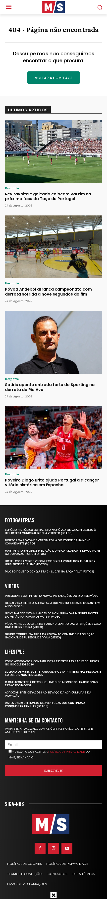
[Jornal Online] (53, 7)
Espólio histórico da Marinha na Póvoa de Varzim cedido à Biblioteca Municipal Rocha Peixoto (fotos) (50, 531)
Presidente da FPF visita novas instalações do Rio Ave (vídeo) (52, 596)
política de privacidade (66, 751)
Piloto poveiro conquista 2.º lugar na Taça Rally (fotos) (49, 571)
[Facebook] (40, 848)
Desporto (12, 188)
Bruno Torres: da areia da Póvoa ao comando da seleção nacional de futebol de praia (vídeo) (50, 636)
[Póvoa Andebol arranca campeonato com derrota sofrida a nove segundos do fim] (53, 246)
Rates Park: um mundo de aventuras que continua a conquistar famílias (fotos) (45, 704)
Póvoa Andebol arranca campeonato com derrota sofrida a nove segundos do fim (48, 291)
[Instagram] (53, 848)
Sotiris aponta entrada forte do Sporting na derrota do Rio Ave (50, 387)
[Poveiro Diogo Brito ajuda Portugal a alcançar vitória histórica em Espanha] (53, 437)
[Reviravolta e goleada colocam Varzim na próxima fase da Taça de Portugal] (53, 151)
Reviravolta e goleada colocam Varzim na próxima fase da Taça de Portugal (48, 196)
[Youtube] (66, 848)
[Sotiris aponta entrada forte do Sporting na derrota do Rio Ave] (53, 342)
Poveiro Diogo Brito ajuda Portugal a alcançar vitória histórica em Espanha (52, 482)
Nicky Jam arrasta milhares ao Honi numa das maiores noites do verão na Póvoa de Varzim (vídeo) (51, 615)
